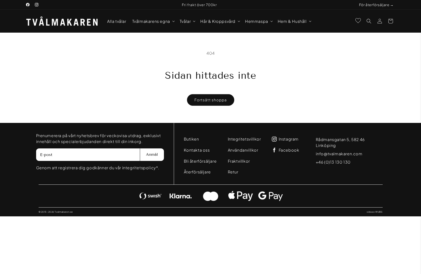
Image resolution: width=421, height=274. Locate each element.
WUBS (378, 211)
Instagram (289, 139)
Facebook (289, 150)
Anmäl (152, 154)
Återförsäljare (197, 171)
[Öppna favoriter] (358, 21)
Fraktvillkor (239, 161)
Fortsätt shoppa (210, 99)
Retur (233, 171)
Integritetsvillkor (244, 139)
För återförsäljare (374, 4)
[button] (153, 21)
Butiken (191, 139)
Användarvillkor (243, 150)
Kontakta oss (197, 150)
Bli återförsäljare (200, 161)
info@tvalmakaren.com (339, 153)
